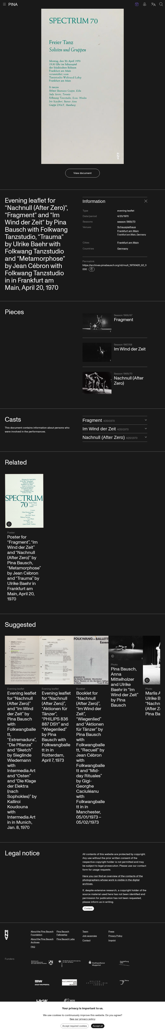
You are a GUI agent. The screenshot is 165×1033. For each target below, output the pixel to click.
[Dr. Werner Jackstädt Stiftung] (124, 982)
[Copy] (92, 269)
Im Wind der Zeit (105, 428)
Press (111, 931)
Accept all (98, 1026)
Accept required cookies (74, 1026)
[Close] (145, 201)
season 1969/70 (126, 221)
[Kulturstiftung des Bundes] (69, 982)
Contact (88, 908)
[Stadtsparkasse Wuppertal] (97, 963)
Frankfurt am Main (128, 242)
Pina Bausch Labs (66, 939)
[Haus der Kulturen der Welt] (42, 1001)
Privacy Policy (115, 935)
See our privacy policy (82, 1019)
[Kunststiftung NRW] (124, 963)
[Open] (145, 420)
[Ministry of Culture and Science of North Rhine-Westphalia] (42, 963)
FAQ (33, 946)
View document (82, 173)
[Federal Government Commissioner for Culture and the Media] (69, 963)
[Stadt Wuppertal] (42, 982)
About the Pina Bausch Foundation (42, 933)
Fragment (98, 420)
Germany (122, 248)
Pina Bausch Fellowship (63, 933)
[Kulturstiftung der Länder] (97, 982)
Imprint (112, 940)
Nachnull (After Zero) (109, 437)
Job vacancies (89, 935)
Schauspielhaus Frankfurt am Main (131, 230)
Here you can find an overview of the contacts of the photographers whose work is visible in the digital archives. (112, 880)
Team (85, 931)
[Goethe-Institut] (69, 1001)
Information (93, 201)
